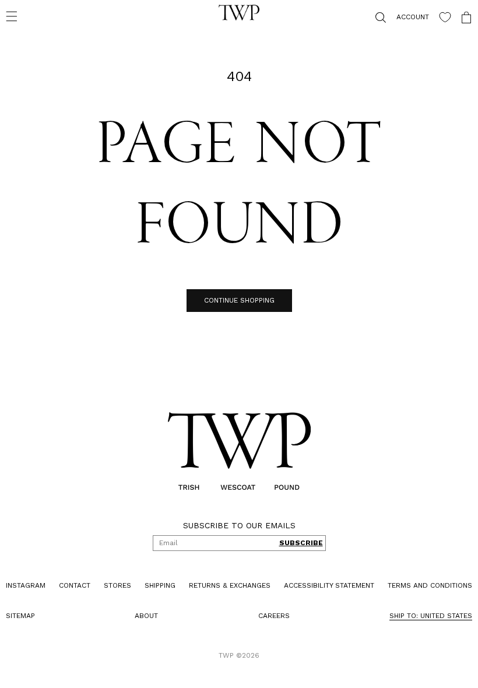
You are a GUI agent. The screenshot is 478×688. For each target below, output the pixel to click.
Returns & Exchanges (224, 585)
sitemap (20, 616)
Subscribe (296, 543)
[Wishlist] (436, 17)
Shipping (155, 585)
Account (404, 17)
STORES (114, 585)
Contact (73, 585)
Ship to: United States (422, 616)
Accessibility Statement (322, 585)
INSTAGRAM (25, 585)
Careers (268, 616)
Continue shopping (234, 300)
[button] (11, 16)
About (143, 616)
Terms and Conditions (421, 585)
